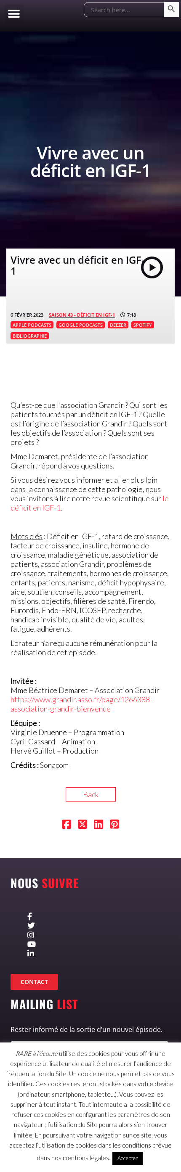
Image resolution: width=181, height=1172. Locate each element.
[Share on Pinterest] (114, 825)
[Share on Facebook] (67, 825)
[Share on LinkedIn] (98, 825)
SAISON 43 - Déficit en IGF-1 (82, 315)
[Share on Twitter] (82, 825)
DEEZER (118, 325)
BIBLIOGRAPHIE (30, 336)
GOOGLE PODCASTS (81, 325)
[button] (13, 13)
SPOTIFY (142, 325)
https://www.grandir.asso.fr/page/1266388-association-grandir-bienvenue (81, 704)
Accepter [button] (127, 1158)
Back (90, 794)
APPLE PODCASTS (32, 325)
